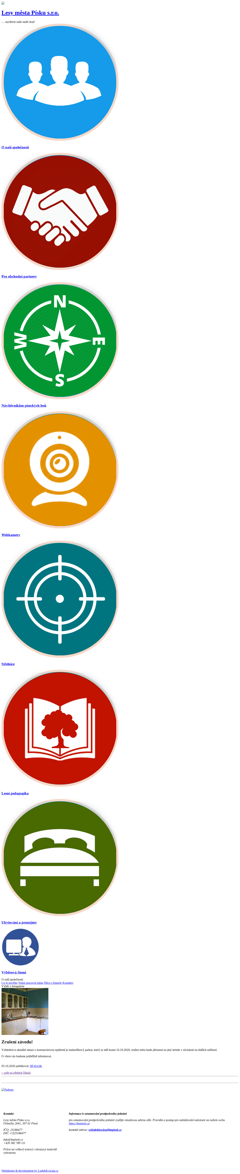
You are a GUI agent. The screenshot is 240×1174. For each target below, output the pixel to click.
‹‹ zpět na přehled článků (16, 1072)
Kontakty (68, 982)
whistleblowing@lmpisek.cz (105, 1129)
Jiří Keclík (36, 1066)
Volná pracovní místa (30, 982)
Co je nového (9, 982)
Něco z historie (53, 982)
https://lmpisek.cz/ (79, 1123)
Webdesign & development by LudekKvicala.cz (30, 1170)
